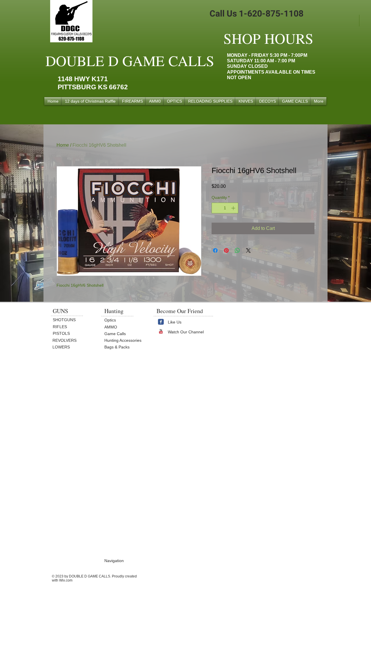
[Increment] (233, 208)
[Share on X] (248, 250)
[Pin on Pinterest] (226, 250)
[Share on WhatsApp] (237, 250)
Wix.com (65, 580)
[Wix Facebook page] (161, 322)
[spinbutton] (225, 208)
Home (63, 145)
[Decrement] (216, 208)
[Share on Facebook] (215, 250)
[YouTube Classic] (161, 331)
